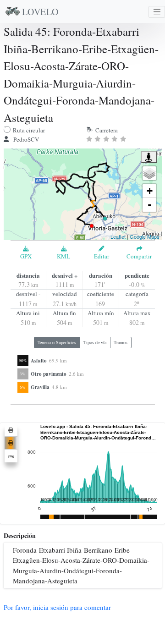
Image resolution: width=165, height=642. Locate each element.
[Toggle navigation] (156, 12)
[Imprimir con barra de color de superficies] (11, 443)
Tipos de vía (94, 342)
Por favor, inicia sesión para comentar (57, 607)
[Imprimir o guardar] (11, 430)
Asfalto (39, 360)
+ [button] (150, 191)
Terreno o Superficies (57, 342)
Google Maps (145, 236)
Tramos (120, 342)
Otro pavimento (48, 374)
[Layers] (149, 173)
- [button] (150, 204)
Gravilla (40, 387)
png (11, 455)
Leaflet (118, 236)
